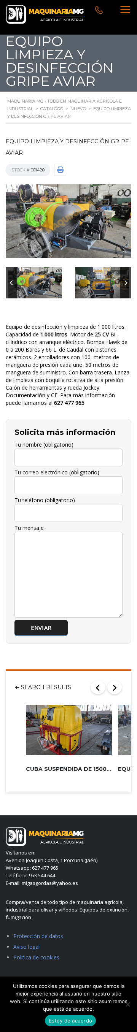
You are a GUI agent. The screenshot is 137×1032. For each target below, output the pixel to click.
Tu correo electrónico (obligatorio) (56, 472)
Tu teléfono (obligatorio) (44, 500)
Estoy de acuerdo (70, 1021)
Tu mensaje (29, 527)
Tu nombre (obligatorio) (43, 444)
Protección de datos (38, 936)
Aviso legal (26, 946)
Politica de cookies (36, 957)
